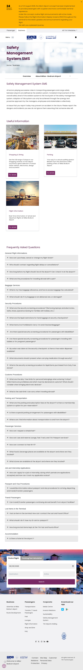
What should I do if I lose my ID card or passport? (28, 520)
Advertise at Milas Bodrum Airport (13, 608)
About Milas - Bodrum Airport (48, 76)
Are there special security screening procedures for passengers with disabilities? (41, 332)
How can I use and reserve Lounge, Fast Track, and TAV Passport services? (38, 438)
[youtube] (47, 641)
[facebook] (36, 641)
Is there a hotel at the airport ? (21, 538)
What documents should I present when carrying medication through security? (40, 358)
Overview (27, 76)
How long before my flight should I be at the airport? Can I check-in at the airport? (42, 272)
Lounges (28, 620)
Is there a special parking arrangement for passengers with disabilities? (37, 412)
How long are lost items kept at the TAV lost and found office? (34, 527)
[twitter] (38, 641)
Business (21, 30)
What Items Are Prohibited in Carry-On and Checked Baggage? (34, 325)
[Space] (41, 37)
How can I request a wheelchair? (22, 431)
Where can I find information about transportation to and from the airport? (39, 419)
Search (41, 582)
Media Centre (48, 607)
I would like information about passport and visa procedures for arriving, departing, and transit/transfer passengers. (41, 489)
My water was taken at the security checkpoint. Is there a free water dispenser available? (39, 349)
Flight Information (31, 624)
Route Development (14, 613)
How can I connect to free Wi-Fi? (22, 445)
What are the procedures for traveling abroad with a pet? (32, 279)
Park (26, 617)
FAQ (26, 631)
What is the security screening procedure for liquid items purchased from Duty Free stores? (41, 366)
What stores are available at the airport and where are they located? (37, 461)
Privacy (44, 663)
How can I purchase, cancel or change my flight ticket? (31, 258)
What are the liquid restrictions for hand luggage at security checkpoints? (38, 318)
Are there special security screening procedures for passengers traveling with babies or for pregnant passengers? (39, 340)
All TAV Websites (69, 30)
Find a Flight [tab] (13, 558)
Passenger (11, 30)
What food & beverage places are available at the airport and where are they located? (39, 453)
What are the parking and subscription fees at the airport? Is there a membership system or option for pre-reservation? (41, 404)
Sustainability (47, 614)
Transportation (30, 607)
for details (12, 175)
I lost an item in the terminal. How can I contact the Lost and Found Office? (39, 513)
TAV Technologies (67, 660)
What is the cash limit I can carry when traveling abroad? (32, 391)
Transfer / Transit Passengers (31, 611)
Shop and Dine (30, 628)
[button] (81, 2)
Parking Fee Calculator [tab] (32, 558)
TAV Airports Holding (50, 624)
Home (9, 65)
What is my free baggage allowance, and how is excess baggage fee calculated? (41, 290)
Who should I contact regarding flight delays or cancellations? (34, 265)
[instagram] (41, 641)
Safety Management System (50, 619)
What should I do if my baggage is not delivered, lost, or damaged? (35, 297)
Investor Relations (49, 610)
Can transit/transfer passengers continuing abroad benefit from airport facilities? (42, 502)
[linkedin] (44, 641)
